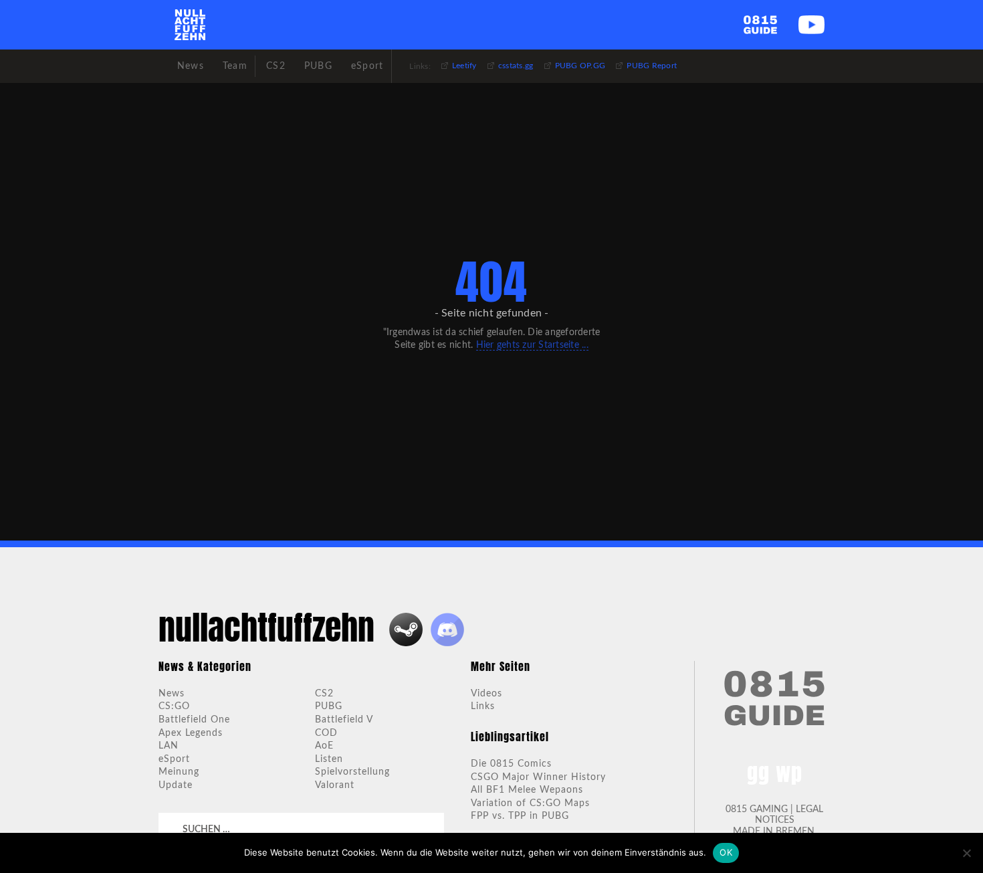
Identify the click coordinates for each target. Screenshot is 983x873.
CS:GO (174, 706)
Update (175, 785)
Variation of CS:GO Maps (530, 803)
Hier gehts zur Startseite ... (532, 345)
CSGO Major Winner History (538, 777)
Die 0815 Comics (511, 764)
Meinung (178, 772)
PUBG (328, 706)
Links (483, 706)
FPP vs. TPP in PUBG (520, 816)
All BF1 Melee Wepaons (527, 790)
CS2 (324, 693)
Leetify (464, 66)
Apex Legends (190, 733)
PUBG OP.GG (580, 66)
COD (326, 733)
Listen (329, 759)
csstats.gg (516, 66)
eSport (174, 759)
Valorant (334, 785)
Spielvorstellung (352, 772)
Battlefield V (344, 719)
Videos (486, 693)
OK (726, 852)
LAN (168, 746)
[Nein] (966, 853)
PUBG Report (652, 66)
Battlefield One (194, 719)
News (171, 693)
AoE (324, 746)
